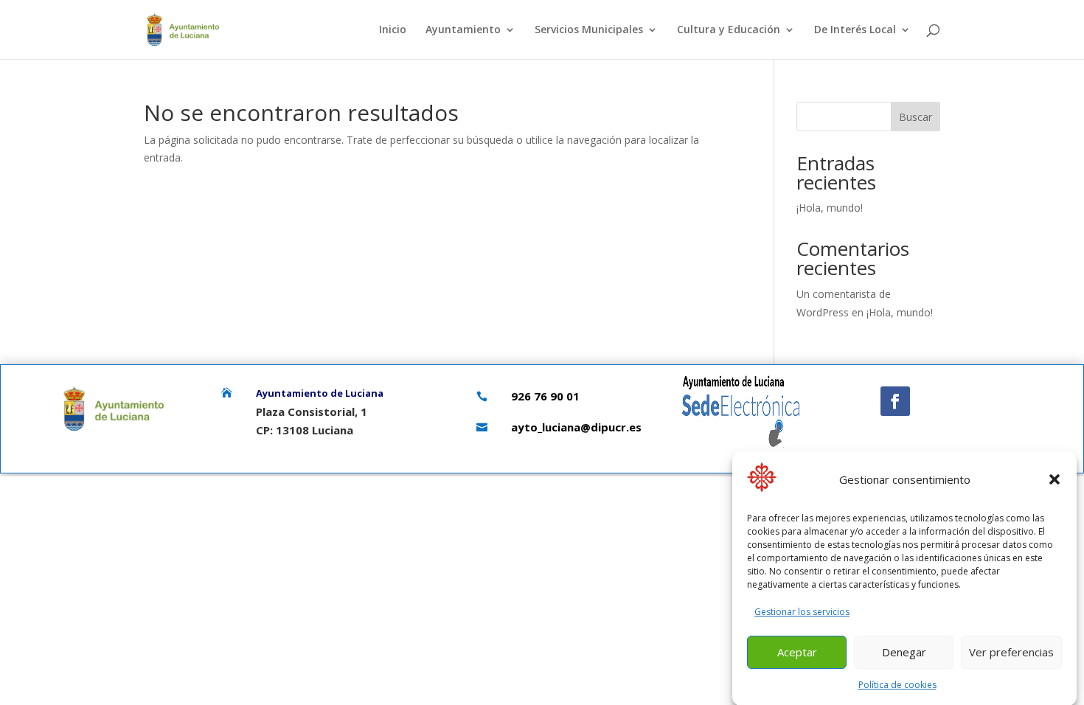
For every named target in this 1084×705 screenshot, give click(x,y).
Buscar (915, 117)
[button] (1054, 479)
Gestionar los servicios (802, 611)
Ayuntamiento (463, 30)
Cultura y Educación (728, 30)
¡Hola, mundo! (829, 208)
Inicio (392, 30)
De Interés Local (855, 30)
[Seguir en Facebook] (895, 401)
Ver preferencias (1011, 652)
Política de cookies (897, 684)
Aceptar (797, 652)
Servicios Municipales (589, 30)
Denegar (904, 652)
